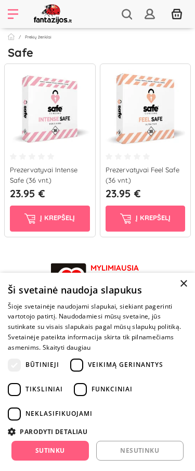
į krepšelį (56, 218)
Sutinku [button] (50, 450)
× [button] (183, 284)
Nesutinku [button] (139, 450)
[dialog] (97, 372)
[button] (97, 431)
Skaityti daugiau (67, 347)
